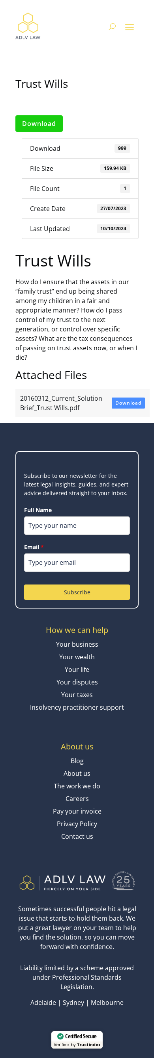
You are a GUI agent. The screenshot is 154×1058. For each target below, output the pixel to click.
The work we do (77, 786)
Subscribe (77, 592)
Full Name (38, 510)
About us (77, 773)
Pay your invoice (77, 811)
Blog (77, 761)
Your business (77, 644)
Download (39, 123)
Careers (77, 798)
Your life (77, 669)
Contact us (77, 836)
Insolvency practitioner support (77, 707)
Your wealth (77, 657)
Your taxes (77, 694)
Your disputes (77, 682)
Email (34, 547)
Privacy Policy (77, 823)
